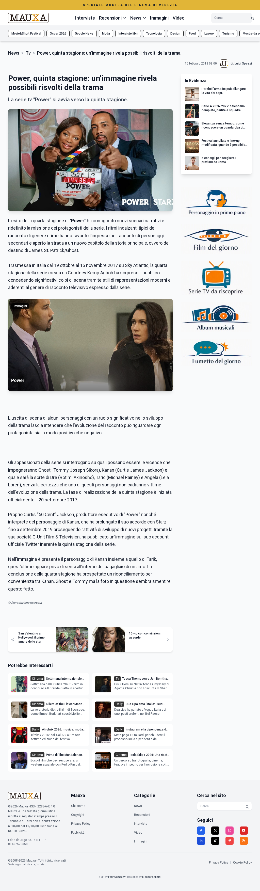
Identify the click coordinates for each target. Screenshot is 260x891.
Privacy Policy (80, 823)
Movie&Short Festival (26, 33)
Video (179, 18)
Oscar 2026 (58, 33)
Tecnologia (154, 33)
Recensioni (142, 815)
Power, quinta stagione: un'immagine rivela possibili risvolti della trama (109, 53)
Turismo (228, 33)
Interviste (85, 18)
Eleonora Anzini (151, 877)
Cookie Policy (242, 862)
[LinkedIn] (201, 841)
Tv (28, 53)
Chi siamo (78, 806)
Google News (84, 33)
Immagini (159, 18)
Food (192, 33)
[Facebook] (201, 830)
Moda (106, 33)
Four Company (116, 877)
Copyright (77, 815)
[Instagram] (229, 830)
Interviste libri (128, 33)
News (13, 53)
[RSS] (244, 841)
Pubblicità (78, 832)
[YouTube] (244, 830)
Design (175, 33)
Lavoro (209, 33)
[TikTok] (215, 841)
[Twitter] (215, 830)
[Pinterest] (229, 841)
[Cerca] (252, 17)
